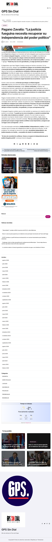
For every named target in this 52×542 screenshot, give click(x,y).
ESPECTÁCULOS (6, 380)
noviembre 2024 (6, 335)
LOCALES (5, 25)
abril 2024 (4, 360)
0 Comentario (20, 41)
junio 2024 (5, 353)
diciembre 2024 (6, 332)
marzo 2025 (5, 321)
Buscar (4, 213)
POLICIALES (5, 390)
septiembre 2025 (6, 299)
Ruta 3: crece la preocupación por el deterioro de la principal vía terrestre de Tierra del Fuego (25, 233)
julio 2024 (4, 350)
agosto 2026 (5, 260)
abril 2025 (4, 317)
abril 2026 (4, 274)
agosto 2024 (5, 346)
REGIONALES (5, 398)
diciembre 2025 (6, 289)
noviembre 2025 (6, 292)
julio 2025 (4, 307)
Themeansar (40, 539)
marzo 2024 (5, 364)
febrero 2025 (5, 325)
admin (5, 171)
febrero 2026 (5, 281)
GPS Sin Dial (10, 11)
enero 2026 (5, 285)
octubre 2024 (5, 339)
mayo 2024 (5, 357)
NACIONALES (5, 387)
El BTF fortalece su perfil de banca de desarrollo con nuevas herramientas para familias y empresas (13, 465)
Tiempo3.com (28, 422)
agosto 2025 (5, 303)
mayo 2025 (5, 314)
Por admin (6, 41)
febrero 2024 (5, 368)
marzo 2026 (5, 278)
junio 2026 (5, 267)
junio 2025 (5, 310)
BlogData (33, 539)
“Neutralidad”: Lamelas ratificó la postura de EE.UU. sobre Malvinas (19, 230)
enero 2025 (5, 328)
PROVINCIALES (6, 394)
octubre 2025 (5, 296)
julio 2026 (4, 263)
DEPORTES (5, 376)
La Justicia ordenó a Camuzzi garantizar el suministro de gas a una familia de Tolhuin (23, 247)
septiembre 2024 (6, 342)
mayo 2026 (5, 271)
